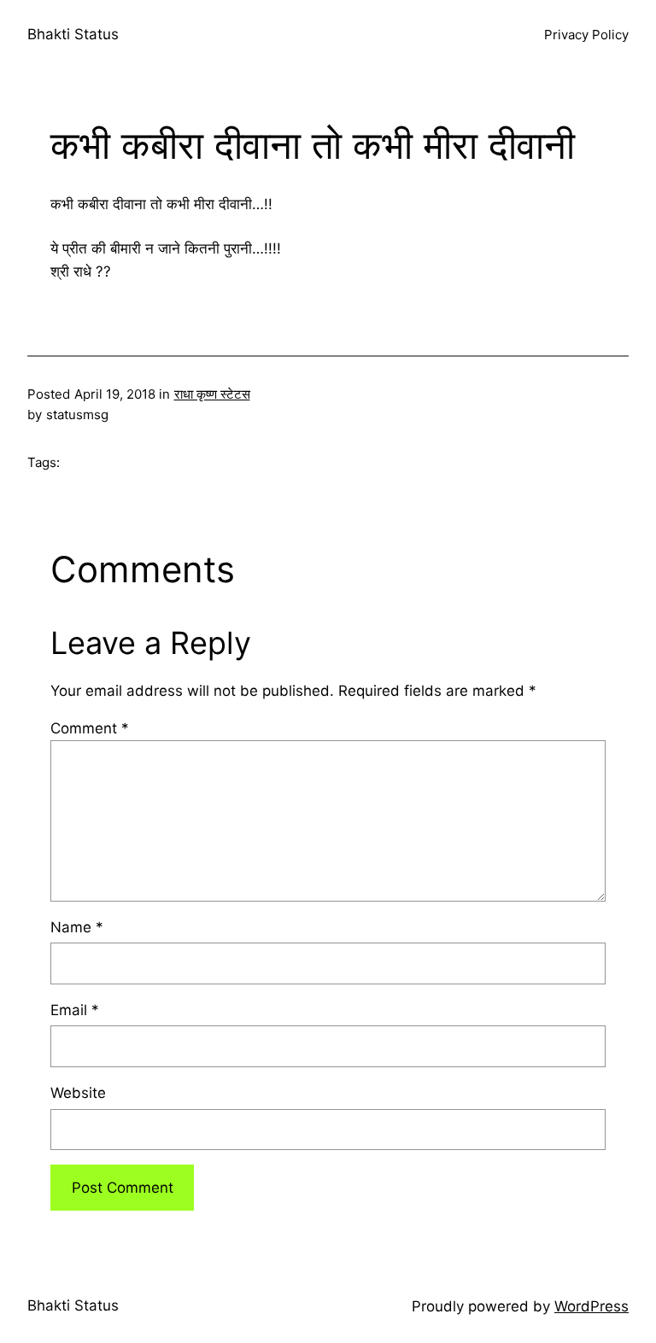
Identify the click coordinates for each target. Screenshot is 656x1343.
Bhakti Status (73, 34)
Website (78, 1092)
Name (76, 927)
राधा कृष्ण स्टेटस (212, 394)
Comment (89, 728)
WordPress (591, 1306)
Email (74, 1010)
